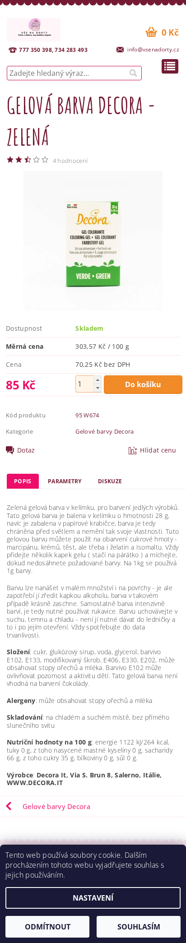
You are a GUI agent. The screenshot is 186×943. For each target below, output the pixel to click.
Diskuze (110, 481)
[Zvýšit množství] (97, 379)
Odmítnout (47, 927)
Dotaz (26, 450)
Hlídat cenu (158, 450)
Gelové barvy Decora (104, 431)
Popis (23, 481)
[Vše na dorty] (33, 28)
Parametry (65, 481)
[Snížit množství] (97, 388)
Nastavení (93, 898)
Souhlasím (138, 927)
